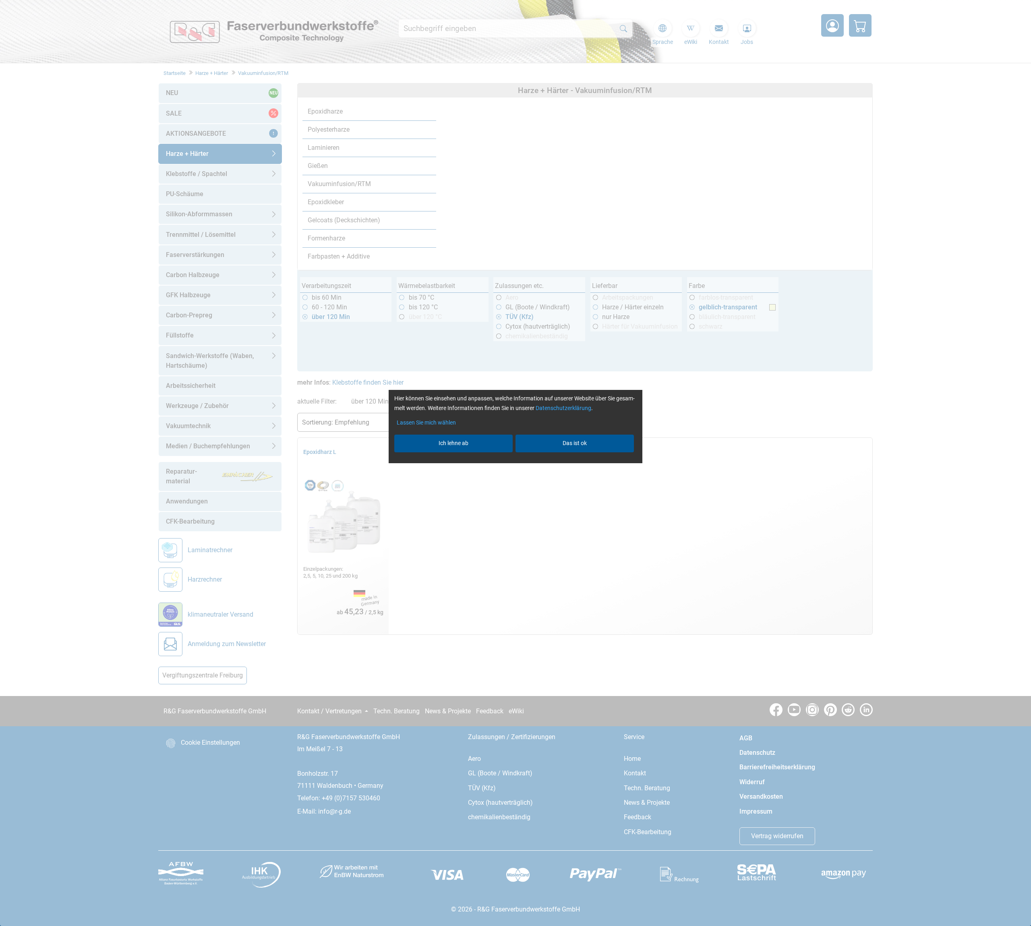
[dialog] (515, 463)
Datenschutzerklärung (563, 408)
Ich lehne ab (453, 443)
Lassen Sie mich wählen (426, 422)
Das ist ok (575, 443)
